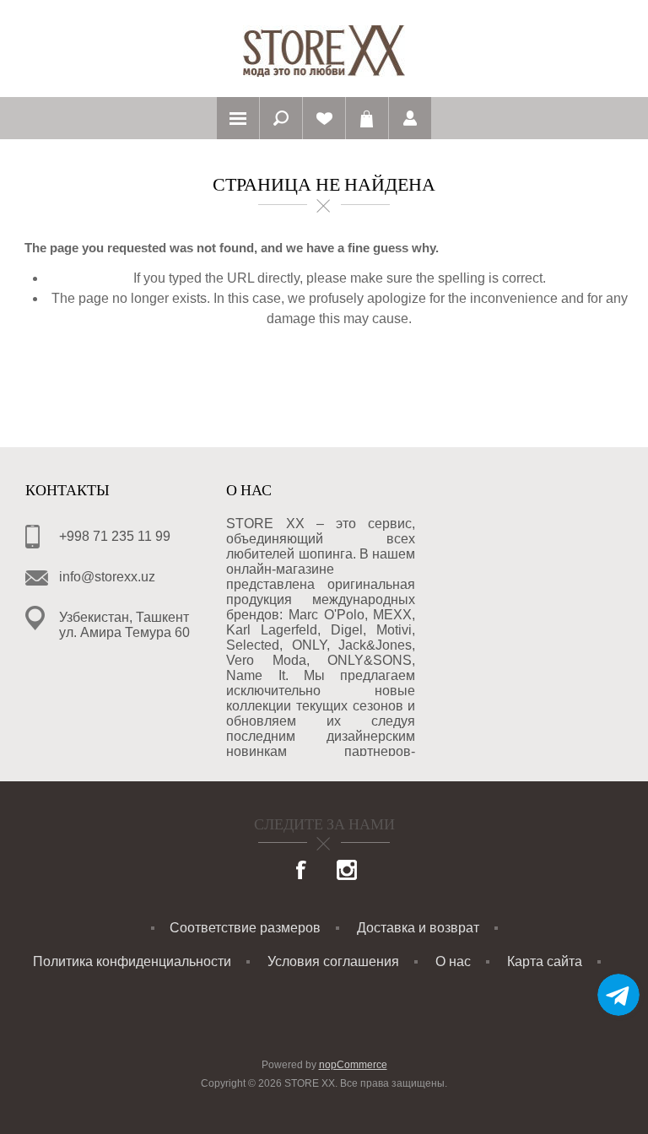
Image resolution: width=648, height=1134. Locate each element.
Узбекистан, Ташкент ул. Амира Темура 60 (124, 625)
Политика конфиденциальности (132, 961)
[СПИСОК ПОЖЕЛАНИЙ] (324, 118)
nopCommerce (353, 1065)
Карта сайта (544, 961)
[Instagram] (346, 871)
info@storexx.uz (107, 577)
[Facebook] (302, 871)
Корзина (367, 118)
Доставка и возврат (418, 928)
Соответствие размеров (245, 928)
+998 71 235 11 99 (114, 536)
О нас (453, 961)
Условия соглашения (333, 961)
